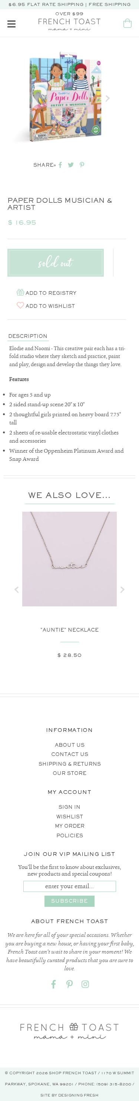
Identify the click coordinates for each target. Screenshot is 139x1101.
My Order (70, 826)
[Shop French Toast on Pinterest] (69, 985)
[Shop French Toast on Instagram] (85, 985)
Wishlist (69, 817)
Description (27, 336)
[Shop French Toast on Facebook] (53, 985)
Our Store (69, 773)
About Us (70, 745)
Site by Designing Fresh (69, 1095)
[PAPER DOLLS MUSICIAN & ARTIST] (65, 98)
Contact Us (69, 754)
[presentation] (16, 589)
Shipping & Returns (70, 764)
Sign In (69, 807)
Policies (69, 835)
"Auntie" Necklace (69, 630)
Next (107, 98)
